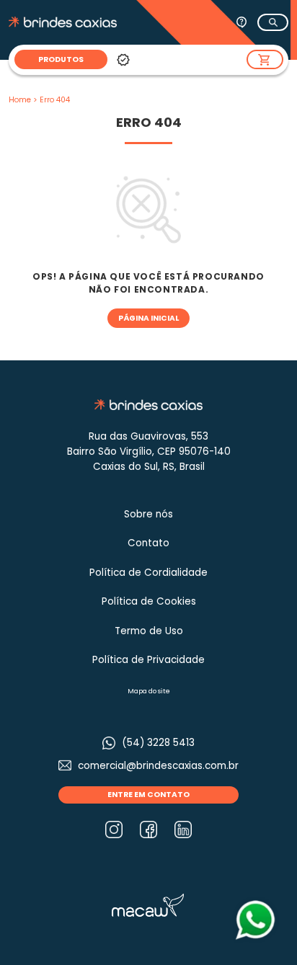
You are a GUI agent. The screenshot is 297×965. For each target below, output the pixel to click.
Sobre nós (148, 514)
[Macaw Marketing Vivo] (148, 903)
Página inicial (148, 318)
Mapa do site (149, 691)
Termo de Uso (149, 631)
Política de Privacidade (148, 660)
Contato (148, 543)
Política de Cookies (149, 601)
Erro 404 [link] (55, 99)
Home (20, 99)
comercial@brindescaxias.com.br (158, 766)
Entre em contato (148, 794)
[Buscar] (272, 22)
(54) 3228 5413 (158, 743)
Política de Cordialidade (148, 572)
